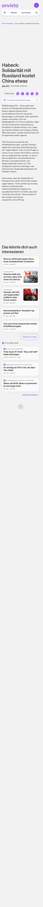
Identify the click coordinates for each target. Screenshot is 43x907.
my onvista (26, 12)
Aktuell (14, 12)
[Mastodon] (17, 94)
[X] (32, 94)
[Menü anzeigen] (4, 12)
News (17, 23)
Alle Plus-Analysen (29, 395)
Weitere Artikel (30, 337)
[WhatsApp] (27, 94)
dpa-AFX (5, 86)
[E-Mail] (36, 94)
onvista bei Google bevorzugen (18, 100)
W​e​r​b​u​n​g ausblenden (29, 41)
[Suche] (36, 12)
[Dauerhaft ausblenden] (37, 100)
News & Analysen (7, 23)
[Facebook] (22, 94)
